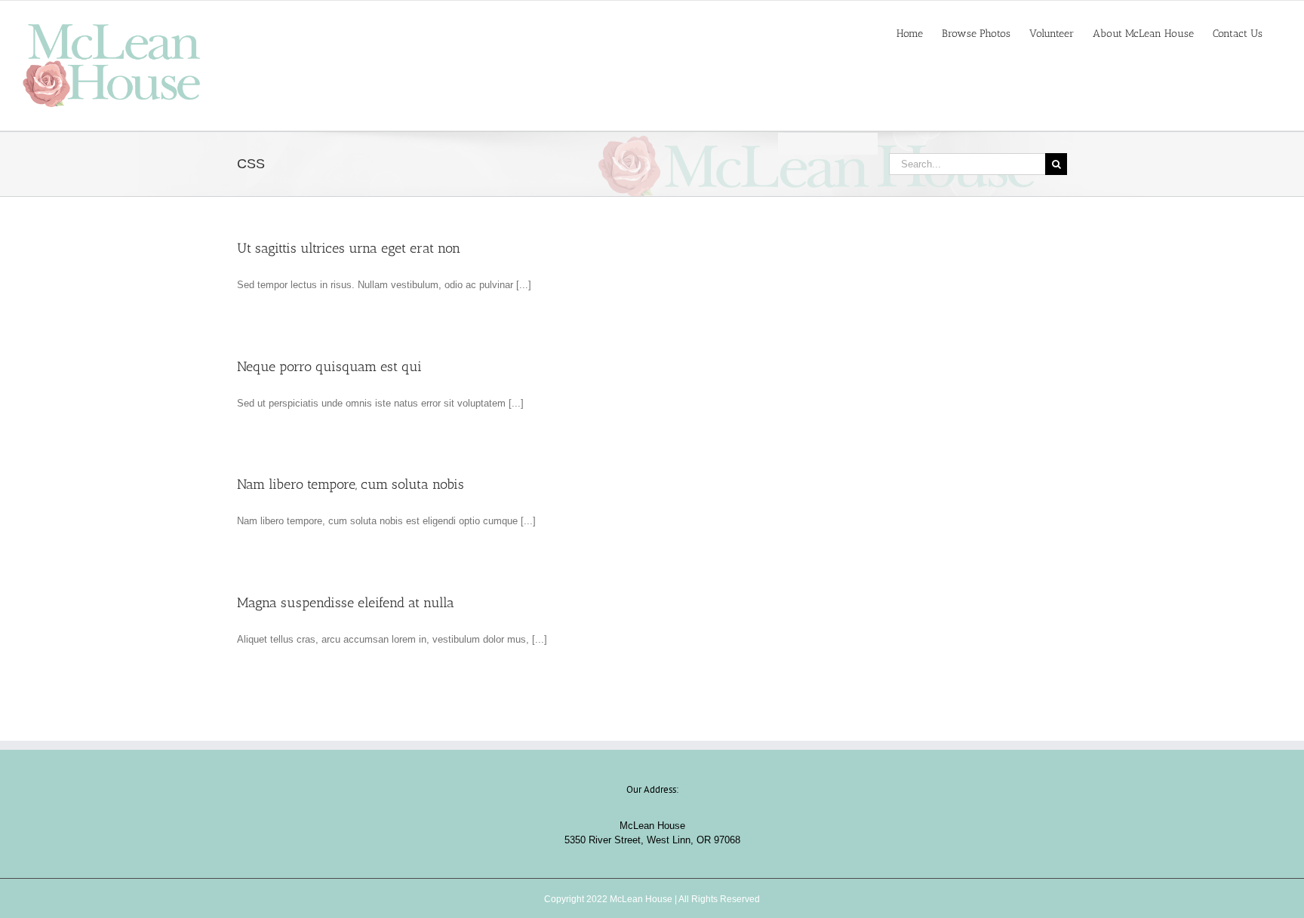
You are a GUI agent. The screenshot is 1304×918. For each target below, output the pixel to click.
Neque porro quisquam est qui (329, 366)
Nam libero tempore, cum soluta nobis (350, 484)
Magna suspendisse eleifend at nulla (345, 602)
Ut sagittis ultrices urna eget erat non (348, 248)
